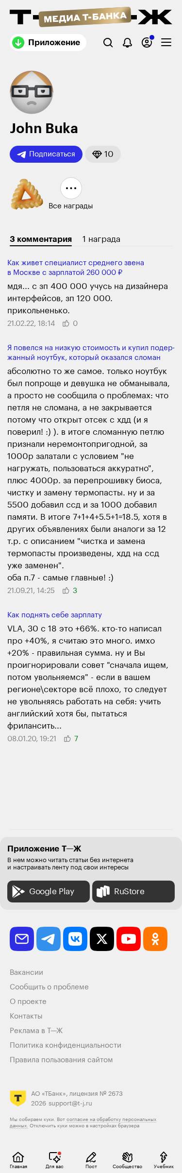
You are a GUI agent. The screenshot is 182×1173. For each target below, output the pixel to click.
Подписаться (52, 154)
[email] (22, 939)
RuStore (129, 891)
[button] (103, 154)
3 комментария (41, 239)
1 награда (101, 239)
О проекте (28, 1001)
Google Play (51, 891)
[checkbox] (166, 42)
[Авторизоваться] (147, 42)
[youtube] (128, 939)
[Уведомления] (127, 42)
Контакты (26, 1016)
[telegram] (48, 939)
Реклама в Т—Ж (36, 1031)
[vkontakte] (75, 939)
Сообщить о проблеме (49, 987)
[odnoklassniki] (155, 939)
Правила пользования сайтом (61, 1060)
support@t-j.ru (70, 1103)
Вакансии (26, 972)
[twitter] (102, 939)
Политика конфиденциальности (65, 1045)
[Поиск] (108, 42)
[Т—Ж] (91, 18)
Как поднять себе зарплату (54, 615)
